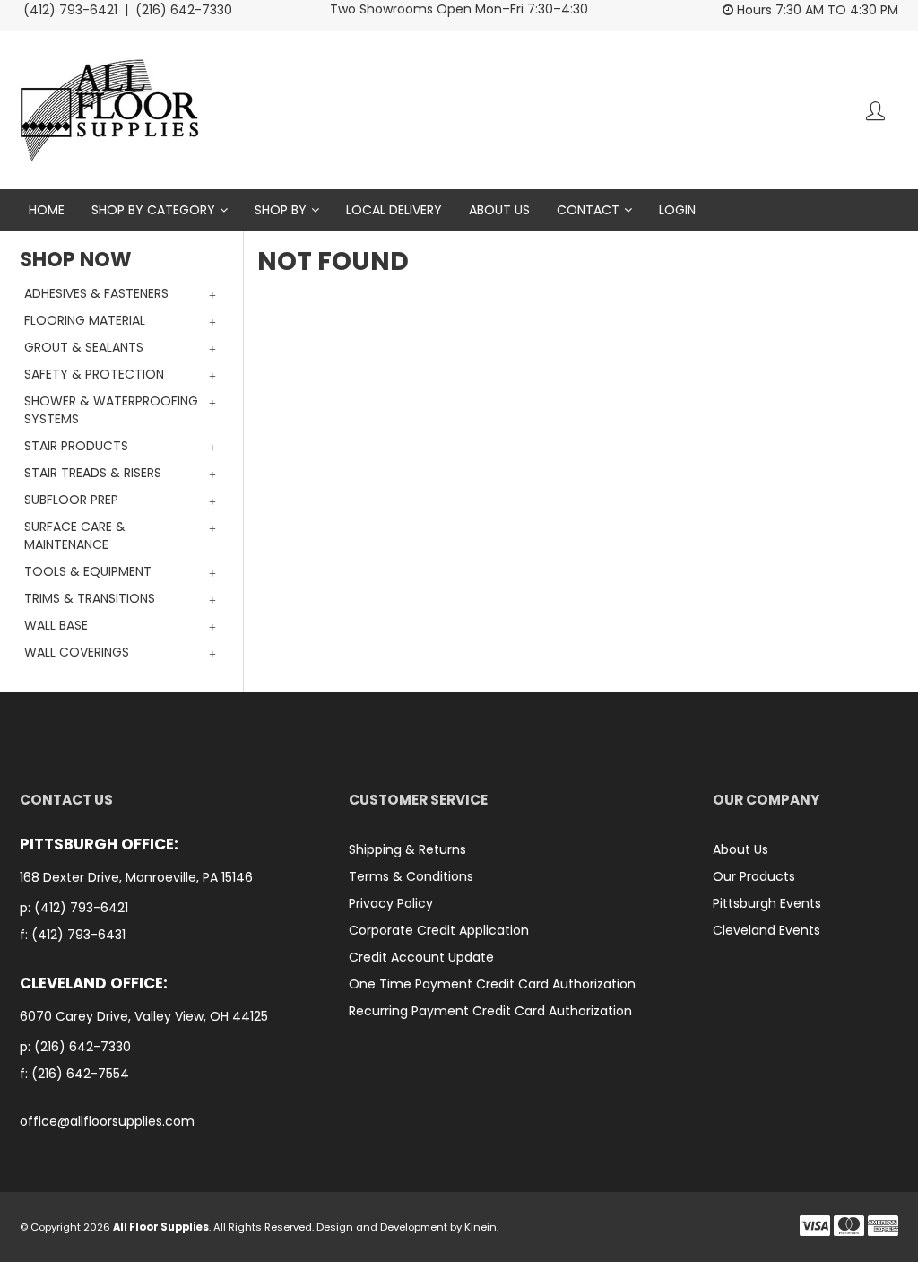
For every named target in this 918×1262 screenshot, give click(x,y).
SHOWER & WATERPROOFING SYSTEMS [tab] (111, 410)
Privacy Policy (391, 903)
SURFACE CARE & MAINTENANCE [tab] (75, 535)
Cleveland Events (766, 930)
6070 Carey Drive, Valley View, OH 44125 (146, 1016)
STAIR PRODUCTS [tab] (76, 446)
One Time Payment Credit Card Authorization (492, 984)
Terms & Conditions (411, 876)
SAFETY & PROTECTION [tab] (94, 374)
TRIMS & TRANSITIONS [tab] (89, 598)
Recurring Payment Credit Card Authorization (490, 1011)
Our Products (754, 876)
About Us (499, 210)
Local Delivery (394, 210)
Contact (588, 210)
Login (677, 210)
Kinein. (481, 1227)
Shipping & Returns (407, 849)
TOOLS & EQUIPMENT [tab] (88, 571)
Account (875, 110)
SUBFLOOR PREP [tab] (71, 500)
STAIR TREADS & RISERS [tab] (92, 473)
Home (47, 210)
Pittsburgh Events (767, 903)
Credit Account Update (421, 957)
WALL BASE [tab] (56, 625)
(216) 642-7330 (82, 1047)
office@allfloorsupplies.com (107, 1121)
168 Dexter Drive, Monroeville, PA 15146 (138, 877)
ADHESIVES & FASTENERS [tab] (96, 293)
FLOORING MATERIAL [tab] (84, 320)
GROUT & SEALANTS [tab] (83, 347)
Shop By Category (153, 210)
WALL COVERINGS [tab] (76, 652)
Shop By (281, 210)
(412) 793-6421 (81, 908)
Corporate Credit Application (439, 930)
